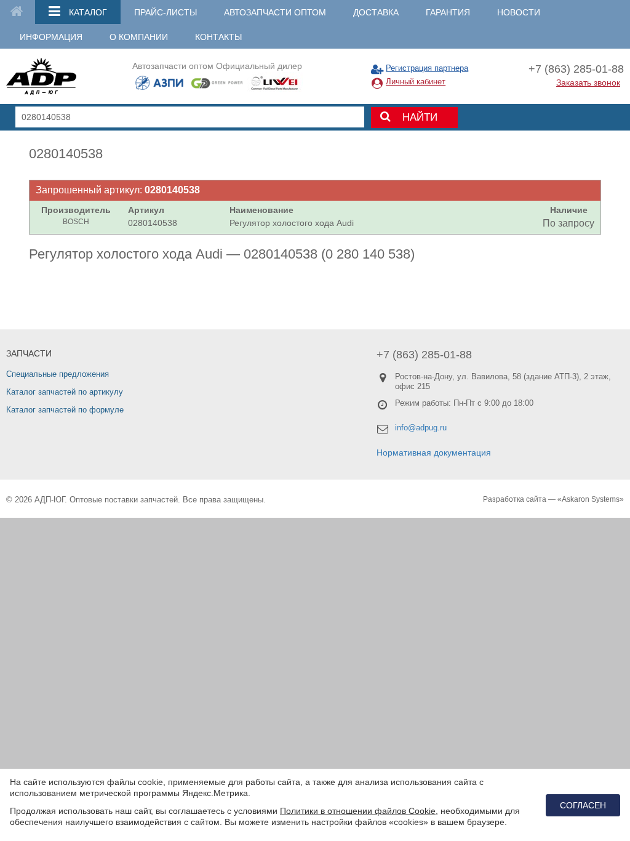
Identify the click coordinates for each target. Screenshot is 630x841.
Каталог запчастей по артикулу (64, 391)
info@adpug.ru (421, 427)
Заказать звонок (588, 82)
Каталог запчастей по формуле (65, 409)
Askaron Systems (591, 499)
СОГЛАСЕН (583, 805)
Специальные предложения (57, 374)
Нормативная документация (434, 452)
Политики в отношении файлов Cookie (358, 811)
